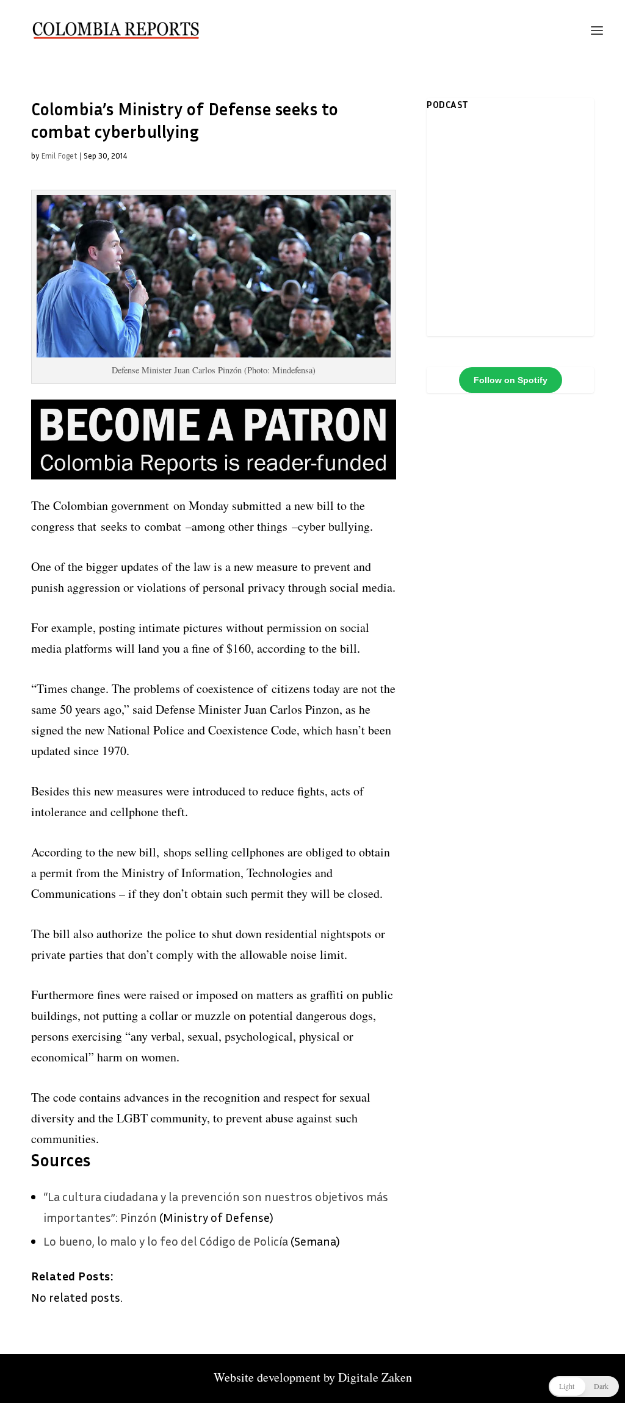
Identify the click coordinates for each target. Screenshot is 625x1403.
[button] (584, 1386)
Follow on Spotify (510, 380)
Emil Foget (59, 155)
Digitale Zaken (375, 1377)
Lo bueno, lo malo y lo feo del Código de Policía (165, 1240)
